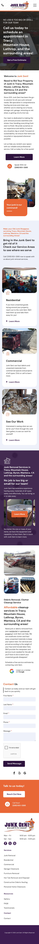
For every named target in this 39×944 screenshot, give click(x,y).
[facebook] (14, 773)
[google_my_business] (24, 773)
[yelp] (19, 773)
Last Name (7, 704)
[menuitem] (19, 855)
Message (6, 731)
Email (5, 713)
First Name (7, 696)
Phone (5, 722)
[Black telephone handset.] (3, 6)
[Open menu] (35, 5)
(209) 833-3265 (21, 167)
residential (13, 631)
